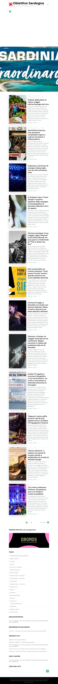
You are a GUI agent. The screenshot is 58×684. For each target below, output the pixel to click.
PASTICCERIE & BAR (14, 595)
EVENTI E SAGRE (14, 572)
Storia (38, 96)
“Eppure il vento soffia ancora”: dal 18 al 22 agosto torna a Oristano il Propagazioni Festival (38, 419)
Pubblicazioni (13, 601)
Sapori (42, 128)
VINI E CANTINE (14, 612)
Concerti (30, 164)
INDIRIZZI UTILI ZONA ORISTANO (17, 639)
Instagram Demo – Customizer (17, 584)
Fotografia (30, 372)
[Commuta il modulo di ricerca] (48, 4)
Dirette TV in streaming (16, 567)
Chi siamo (12, 561)
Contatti (12, 564)
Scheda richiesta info (16, 603)
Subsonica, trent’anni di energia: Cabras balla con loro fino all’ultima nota (38, 169)
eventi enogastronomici (34, 127)
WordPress (31, 682)
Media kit (12, 589)
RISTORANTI (13, 606)
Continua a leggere (32, 122)
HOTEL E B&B (13, 581)
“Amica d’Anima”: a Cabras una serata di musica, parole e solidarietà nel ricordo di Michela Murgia (38, 455)
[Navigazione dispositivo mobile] (10, 11)
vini (43, 98)
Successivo (43, 522)
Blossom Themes (43, 680)
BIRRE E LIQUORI (14, 558)
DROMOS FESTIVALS (15, 570)
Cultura (38, 95)
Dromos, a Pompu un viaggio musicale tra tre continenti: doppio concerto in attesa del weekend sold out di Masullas (38, 341)
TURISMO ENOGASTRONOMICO (34, 98)
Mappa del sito (13, 587)
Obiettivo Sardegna (28, 3)
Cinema (29, 195)
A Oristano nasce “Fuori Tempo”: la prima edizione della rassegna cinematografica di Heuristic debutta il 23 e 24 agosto (38, 202)
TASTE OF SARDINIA (14, 620)
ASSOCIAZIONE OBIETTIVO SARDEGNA (19, 556)
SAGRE (29, 95)
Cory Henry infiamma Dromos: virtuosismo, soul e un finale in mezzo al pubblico (37, 490)
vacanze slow (12, 649)
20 (31, 522)
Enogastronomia (32, 96)
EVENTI (38, 128)
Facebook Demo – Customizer (17, 575)
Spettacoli (30, 231)
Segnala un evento (14, 609)
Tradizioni (43, 96)
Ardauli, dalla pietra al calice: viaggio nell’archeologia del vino (38, 102)
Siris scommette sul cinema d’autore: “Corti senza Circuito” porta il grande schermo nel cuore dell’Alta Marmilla (38, 273)
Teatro (29, 414)
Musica (46, 413)
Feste (42, 413)
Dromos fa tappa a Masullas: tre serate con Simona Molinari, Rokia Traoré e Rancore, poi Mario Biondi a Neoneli (38, 307)
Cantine (33, 95)
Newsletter (13, 592)
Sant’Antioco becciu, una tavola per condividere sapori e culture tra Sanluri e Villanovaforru (36, 134)
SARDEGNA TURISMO (14, 642)
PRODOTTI (12, 598)
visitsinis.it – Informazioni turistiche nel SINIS (20, 631)
